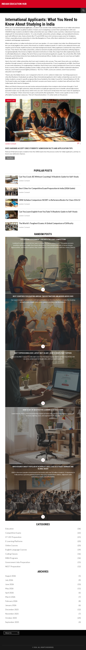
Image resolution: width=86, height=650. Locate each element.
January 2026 (43, 605)
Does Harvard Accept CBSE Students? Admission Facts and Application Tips (39, 148)
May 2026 (43, 588)
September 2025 (43, 622)
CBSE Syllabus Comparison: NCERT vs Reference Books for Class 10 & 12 (49, 200)
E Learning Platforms (43, 541)
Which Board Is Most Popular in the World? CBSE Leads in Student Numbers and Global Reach (43, 468)
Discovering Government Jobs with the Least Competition (43, 239)
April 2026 (43, 593)
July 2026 (43, 580)
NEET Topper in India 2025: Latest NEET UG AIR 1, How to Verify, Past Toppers (43, 353)
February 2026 (43, 601)
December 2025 (43, 609)
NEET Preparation (43, 566)
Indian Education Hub (14, 3)
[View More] (43, 289)
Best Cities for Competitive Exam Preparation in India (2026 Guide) (47, 188)
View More (10, 158)
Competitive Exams (43, 533)
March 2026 (43, 597)
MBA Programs (43, 558)
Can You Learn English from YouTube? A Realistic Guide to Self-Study (48, 212)
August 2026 (43, 576)
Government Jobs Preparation (43, 562)
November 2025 (43, 614)
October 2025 (43, 618)
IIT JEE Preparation (43, 537)
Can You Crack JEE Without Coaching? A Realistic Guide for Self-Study (49, 177)
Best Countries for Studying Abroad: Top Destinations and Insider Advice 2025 (43, 296)
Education (43, 529)
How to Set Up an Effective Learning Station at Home (43, 410)
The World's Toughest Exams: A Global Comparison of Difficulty (46, 223)
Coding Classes (43, 554)
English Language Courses (43, 550)
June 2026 (43, 584)
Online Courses (43, 545)
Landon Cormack (10, 144)
